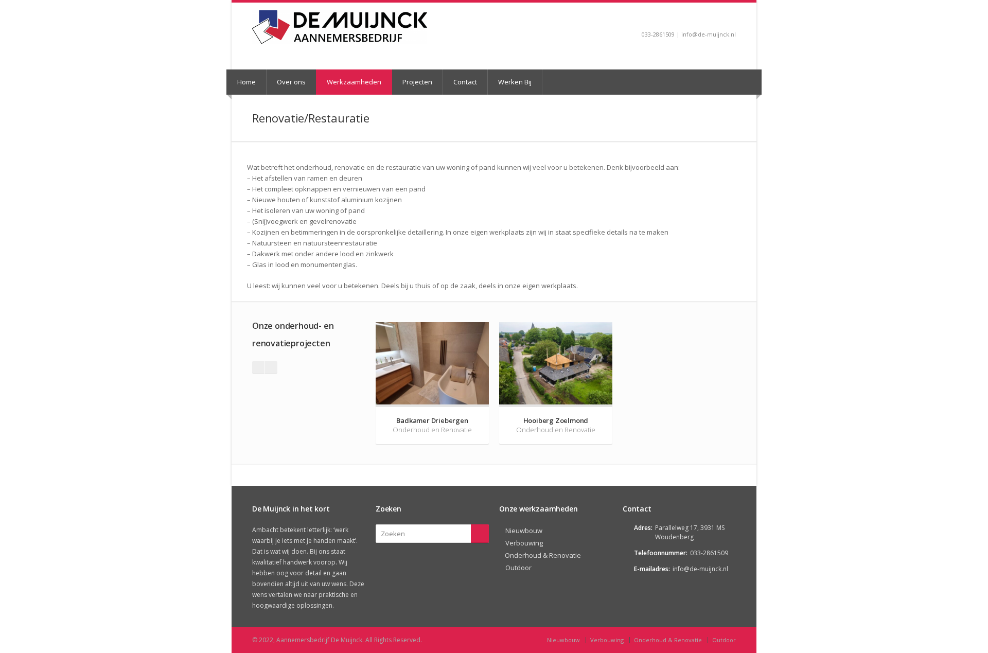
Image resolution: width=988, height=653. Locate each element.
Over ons (291, 81)
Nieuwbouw (523, 530)
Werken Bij (515, 81)
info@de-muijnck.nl (700, 568)
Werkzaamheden (354, 81)
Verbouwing (524, 543)
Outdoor (518, 567)
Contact (465, 81)
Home (246, 81)
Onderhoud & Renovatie (543, 555)
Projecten (417, 81)
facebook (731, 18)
